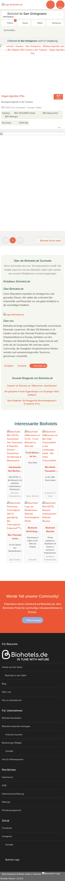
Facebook (22, 366)
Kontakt (9, 751)
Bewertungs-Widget (11, 742)
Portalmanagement (11, 810)
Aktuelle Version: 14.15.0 (11, 878)
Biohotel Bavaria (50, 529)
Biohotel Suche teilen (50, 240)
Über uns (6, 692)
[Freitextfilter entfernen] (50, 4)
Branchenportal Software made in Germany (21, 874)
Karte (25, 23)
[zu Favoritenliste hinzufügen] (4, 48)
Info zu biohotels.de (11, 700)
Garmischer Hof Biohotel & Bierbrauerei (15, 469)
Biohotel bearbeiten (11, 718)
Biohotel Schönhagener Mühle (32, 530)
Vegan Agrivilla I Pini (12, 96)
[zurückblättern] (8, 68)
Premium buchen (14, 734)
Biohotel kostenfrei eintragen (16, 726)
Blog (4, 683)
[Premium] (58, 426)
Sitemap (6, 802)
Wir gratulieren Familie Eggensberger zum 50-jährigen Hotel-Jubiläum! (32, 393)
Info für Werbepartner (13, 759)
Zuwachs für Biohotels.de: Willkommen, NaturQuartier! (32, 386)
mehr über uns (39, 366)
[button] (5, 240)
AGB (4, 785)
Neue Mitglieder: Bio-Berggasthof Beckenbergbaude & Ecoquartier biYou (31, 402)
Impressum (7, 777)
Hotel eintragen (34, 620)
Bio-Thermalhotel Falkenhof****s (15, 537)
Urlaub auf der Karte (12, 667)
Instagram (9, 366)
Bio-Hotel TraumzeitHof (50, 469)
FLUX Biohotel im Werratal (32, 455)
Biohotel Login (12, 859)
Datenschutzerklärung (13, 793)
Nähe (40, 23)
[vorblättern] (57, 68)
